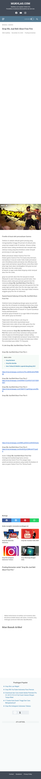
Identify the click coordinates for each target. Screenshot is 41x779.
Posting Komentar (30, 33)
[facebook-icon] (16, 13)
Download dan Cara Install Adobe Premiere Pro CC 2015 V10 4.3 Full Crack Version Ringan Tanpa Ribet (21, 695)
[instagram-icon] (25, 13)
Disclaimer (19, 774)
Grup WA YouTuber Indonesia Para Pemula (19, 689)
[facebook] (6, 520)
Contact (11, 774)
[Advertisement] (20, 119)
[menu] (4, 19)
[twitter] (16, 520)
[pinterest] (25, 520)
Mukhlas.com (20, 3)
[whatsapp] (34, 520)
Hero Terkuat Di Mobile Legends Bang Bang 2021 (21, 366)
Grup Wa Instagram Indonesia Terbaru (18, 706)
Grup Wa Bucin (10, 360)
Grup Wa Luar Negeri (12, 686)
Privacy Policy (28, 774)
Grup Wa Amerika (11, 363)
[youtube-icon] (20, 13)
